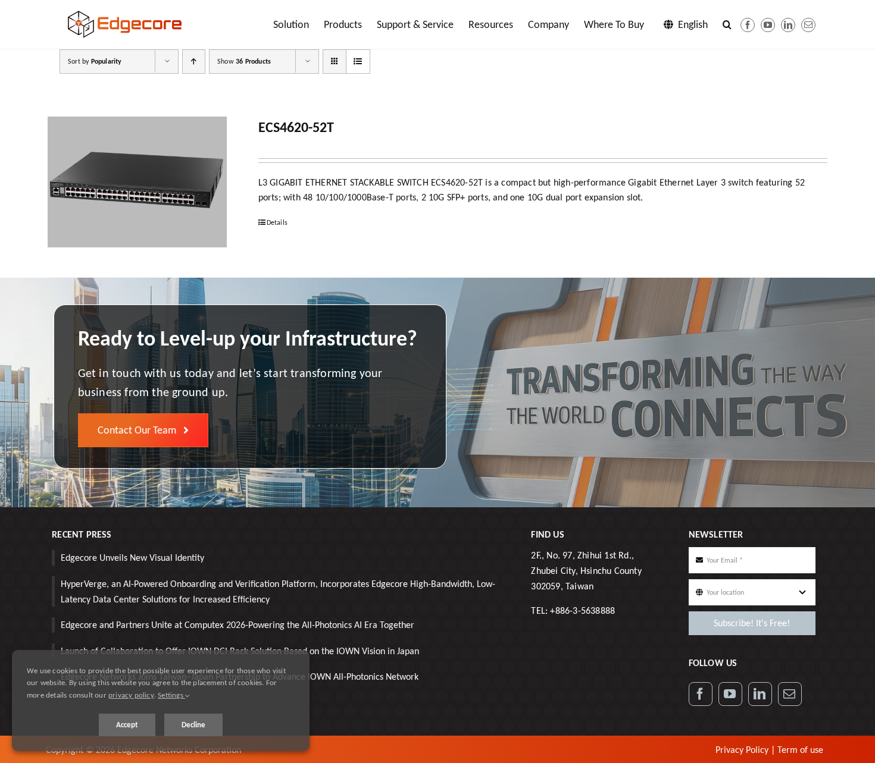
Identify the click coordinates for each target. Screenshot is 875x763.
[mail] (808, 25)
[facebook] (747, 25)
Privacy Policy (741, 749)
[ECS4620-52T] (137, 182)
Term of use (800, 749)
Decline (193, 724)
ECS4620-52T (296, 127)
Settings (171, 694)
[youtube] (768, 25)
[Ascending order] (193, 61)
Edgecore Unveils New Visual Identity (132, 557)
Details (277, 222)
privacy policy (131, 694)
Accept (127, 724)
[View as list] (358, 61)
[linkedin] (788, 25)
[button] (727, 24)
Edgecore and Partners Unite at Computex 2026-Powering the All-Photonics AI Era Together (237, 624)
